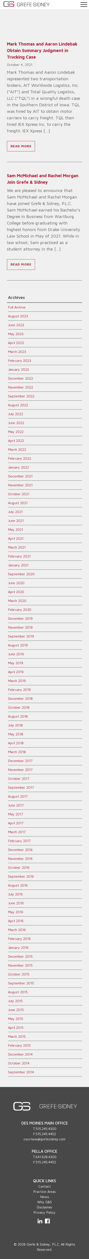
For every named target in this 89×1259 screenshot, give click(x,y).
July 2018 (15, 725)
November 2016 (20, 859)
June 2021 (16, 521)
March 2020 (17, 601)
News (44, 1197)
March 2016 (17, 930)
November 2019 (20, 627)
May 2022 (16, 432)
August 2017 (18, 796)
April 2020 (16, 592)
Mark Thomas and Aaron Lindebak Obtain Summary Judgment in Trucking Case (42, 50)
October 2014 (18, 1063)
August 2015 (18, 992)
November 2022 (20, 387)
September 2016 (21, 876)
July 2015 (15, 1001)
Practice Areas (44, 1191)
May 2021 (15, 529)
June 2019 (16, 654)
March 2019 (17, 681)
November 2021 (20, 485)
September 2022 (21, 396)
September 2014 (21, 1072)
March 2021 (17, 547)
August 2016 (18, 885)
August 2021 (18, 503)
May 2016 (15, 912)
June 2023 (16, 325)
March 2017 (17, 832)
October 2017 (18, 778)
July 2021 (15, 512)
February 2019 (19, 690)
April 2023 (16, 343)
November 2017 (20, 770)
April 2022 (16, 441)
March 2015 (17, 1036)
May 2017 (15, 814)
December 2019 (20, 618)
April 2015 (16, 1027)
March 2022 (17, 449)
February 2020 (19, 609)
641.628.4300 (46, 1157)
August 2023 (18, 316)
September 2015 (21, 983)
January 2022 (18, 467)
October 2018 (18, 707)
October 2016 (18, 867)
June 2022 (16, 423)
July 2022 (15, 414)
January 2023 (18, 369)
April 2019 (16, 672)
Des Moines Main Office (44, 1123)
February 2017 (19, 841)
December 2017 (20, 761)
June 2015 (16, 1010)
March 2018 (17, 752)
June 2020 (16, 583)
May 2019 (15, 663)
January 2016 (18, 947)
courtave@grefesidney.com (44, 1139)
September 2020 (21, 574)
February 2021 (19, 556)
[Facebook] (47, 1221)
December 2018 (20, 698)
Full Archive (16, 307)
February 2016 (19, 939)
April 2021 (16, 538)
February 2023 (19, 360)
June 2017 (16, 805)
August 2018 (18, 716)
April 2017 (16, 823)
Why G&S (44, 1202)
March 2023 (17, 352)
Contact (44, 1186)
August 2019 (18, 645)
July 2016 (15, 894)
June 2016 (16, 903)
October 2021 (18, 494)
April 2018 (16, 743)
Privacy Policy (44, 1212)
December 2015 (20, 956)
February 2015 (19, 1045)
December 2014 (20, 1054)
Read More (21, 146)
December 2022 (20, 378)
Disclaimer (44, 1207)
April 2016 (16, 921)
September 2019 (21, 636)
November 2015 (20, 965)
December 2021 (20, 476)
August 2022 (18, 405)
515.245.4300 (46, 1129)
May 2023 (16, 334)
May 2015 (15, 1019)
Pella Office (44, 1151)
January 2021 (18, 565)
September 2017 (21, 787)
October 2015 (18, 974)
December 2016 (20, 850)
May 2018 (15, 734)
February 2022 (19, 458)
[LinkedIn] (40, 1221)
